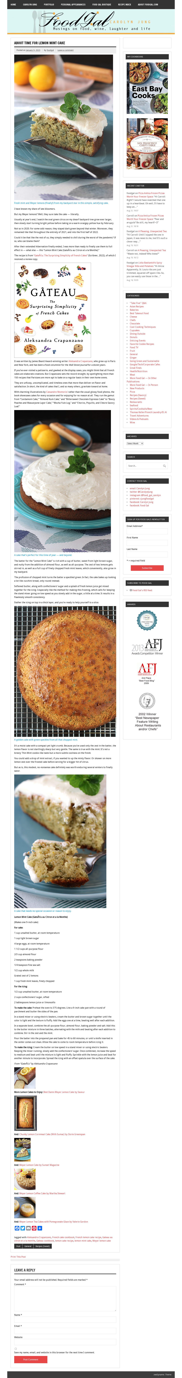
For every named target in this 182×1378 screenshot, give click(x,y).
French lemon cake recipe (88, 1237)
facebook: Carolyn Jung (141, 502)
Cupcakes (134, 330)
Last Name (132, 549)
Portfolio (49, 4)
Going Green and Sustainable (144, 361)
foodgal (50, 50)
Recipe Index (124, 4)
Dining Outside (137, 333)
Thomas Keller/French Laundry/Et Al (148, 412)
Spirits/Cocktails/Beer (141, 409)
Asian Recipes (137, 306)
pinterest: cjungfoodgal (142, 498)
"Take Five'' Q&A (138, 303)
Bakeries (134, 310)
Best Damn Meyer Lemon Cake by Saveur (64, 1092)
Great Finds (135, 368)
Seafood (134, 405)
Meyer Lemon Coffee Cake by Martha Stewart (42, 1193)
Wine (132, 422)
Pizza (132, 391)
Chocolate (135, 323)
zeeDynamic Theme (162, 1374)
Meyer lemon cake (101, 1240)
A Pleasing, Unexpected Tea (152, 231)
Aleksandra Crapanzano (81, 361)
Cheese (133, 316)
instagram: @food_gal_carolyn (145, 495)
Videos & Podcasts (139, 419)
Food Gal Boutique (101, 4)
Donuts (133, 337)
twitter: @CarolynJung (141, 492)
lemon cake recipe (64, 1240)
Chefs (133, 320)
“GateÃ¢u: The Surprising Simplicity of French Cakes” (61, 255)
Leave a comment (65, 50)
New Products (137, 388)
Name (18, 1315)
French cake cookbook (63, 1237)
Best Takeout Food (139, 313)
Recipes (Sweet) (43, 1246)
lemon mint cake (83, 1240)
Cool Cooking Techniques (143, 327)
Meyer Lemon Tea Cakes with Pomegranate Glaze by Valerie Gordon (53, 1221)
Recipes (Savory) (138, 395)
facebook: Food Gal (139, 505)
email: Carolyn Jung (140, 488)
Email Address (135, 526)
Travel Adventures (139, 415)
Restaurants (136, 402)
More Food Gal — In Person (144, 385)
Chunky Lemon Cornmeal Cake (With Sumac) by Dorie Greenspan (52, 1134)
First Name (132, 538)
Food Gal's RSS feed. (142, 590)
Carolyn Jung (30, 4)
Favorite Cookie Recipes (142, 344)
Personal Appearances (73, 4)
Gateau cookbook (45, 1240)
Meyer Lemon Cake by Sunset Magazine (39, 1165)
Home (13, 4)
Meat (132, 374)
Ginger (133, 357)
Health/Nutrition (138, 371)
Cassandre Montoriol (57, 392)
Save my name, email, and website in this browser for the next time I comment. (54, 1352)
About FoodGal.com (148, 4)
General (27, 1246)
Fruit (18, 1246)
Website (18, 1337)
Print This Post (18, 1256)
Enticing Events (137, 340)
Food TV (134, 347)
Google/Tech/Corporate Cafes (145, 364)
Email (18, 1326)
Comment (20, 1284)
